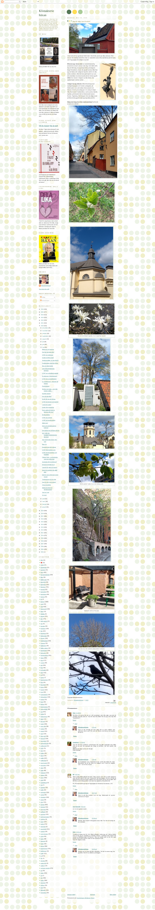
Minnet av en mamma (48, 349)
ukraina (43, 861)
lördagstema (44, 707)
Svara (74, 720)
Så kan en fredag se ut (48, 464)
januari (44, 507)
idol (41, 665)
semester (43, 792)
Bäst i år (44, 444)
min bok (43, 721)
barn (42, 572)
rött (41, 785)
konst (42, 687)
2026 (42, 309)
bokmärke (43, 592)
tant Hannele (76, 806)
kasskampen (44, 680)
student (43, 831)
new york (43, 736)
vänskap (43, 882)
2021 (42, 323)
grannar (43, 643)
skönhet (43, 807)
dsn (42, 623)
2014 (42, 524)
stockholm (113, 702)
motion (42, 729)
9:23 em (83, 806)
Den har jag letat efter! (48, 352)
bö (41, 599)
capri (42, 604)
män (42, 733)
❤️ (41, 562)
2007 (42, 543)
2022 (42, 320)
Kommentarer (45, 300)
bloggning (43, 584)
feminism (43, 628)
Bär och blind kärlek (47, 366)
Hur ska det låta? (47, 396)
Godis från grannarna (48, 407)
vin (41, 870)
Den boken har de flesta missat (50, 430)
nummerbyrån (44, 743)
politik (42, 758)
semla (42, 794)
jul (41, 675)
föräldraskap (44, 640)
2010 (42, 535)
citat (42, 606)
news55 (43, 738)
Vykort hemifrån (46, 485)
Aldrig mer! (45, 423)
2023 (42, 317)
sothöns (43, 819)
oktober (44, 333)
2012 (42, 530)
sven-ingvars (44, 834)
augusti (44, 339)
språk (42, 824)
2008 (42, 541)
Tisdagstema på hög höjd (49, 479)
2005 (42, 549)
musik (42, 731)
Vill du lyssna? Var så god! (48, 126)
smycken (43, 809)
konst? (42, 689)
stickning (43, 826)
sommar (43, 814)
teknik (42, 846)
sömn (42, 836)
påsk (42, 768)
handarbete (44, 650)
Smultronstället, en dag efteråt (50, 360)
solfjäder (43, 812)
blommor (43, 587)
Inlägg (43, 297)
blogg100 (43, 582)
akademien (44, 567)
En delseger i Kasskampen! (49, 376)
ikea (42, 667)
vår (41, 878)
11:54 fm (82, 742)
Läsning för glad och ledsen (49, 467)
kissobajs (43, 684)
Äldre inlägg (113, 894)
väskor (42, 885)
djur (42, 619)
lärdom (42, 704)
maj (43, 347)
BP (73, 774)
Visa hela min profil (44, 289)
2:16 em (94, 759)
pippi (42, 755)
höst (42, 660)
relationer (43, 772)
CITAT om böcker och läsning (50, 402)
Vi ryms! (44, 495)
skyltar (42, 804)
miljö (42, 719)
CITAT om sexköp (47, 417)
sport (42, 821)
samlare (43, 787)
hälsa (42, 658)
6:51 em (77, 774)
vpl (41, 875)
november (45, 330)
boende (43, 589)
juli (43, 341)
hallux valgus (44, 648)
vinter (42, 873)
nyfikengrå (43, 746)
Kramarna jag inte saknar (49, 447)
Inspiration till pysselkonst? (49, 462)
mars (44, 501)
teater (42, 843)
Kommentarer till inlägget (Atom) (85, 898)
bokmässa (43, 594)
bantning (43, 570)
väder (42, 880)
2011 (42, 532)
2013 (42, 527)
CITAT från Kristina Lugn (48, 450)
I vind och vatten (46, 404)
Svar (76, 723)
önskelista (43, 892)
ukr (41, 858)
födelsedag (44, 636)
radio (42, 770)
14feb (42, 565)
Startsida (92, 894)
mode (42, 724)
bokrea (42, 597)
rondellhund (44, 782)
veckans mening (45, 868)
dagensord (44, 609)
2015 (42, 521)
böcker (42, 601)
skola (42, 799)
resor (42, 777)
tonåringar (43, 851)
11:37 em (94, 793)
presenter (43, 765)
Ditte (74, 832)
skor (42, 802)
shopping (43, 797)
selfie (42, 790)
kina (42, 682)
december (45, 328)
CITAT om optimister (47, 355)
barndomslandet (45, 574)
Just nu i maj (45, 492)
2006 (42, 546)
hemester (43, 653)
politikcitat (43, 760)
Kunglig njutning (46, 393)
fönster (42, 638)
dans (42, 611)
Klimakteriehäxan (83, 727)
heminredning (44, 655)
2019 (42, 510)
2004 (42, 552)
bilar (42, 577)
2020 (42, 325)
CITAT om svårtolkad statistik (50, 373)
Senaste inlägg (71, 894)
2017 (42, 516)
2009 (42, 538)
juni (43, 344)
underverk (43, 863)
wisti (42, 887)
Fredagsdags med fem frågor (50, 363)
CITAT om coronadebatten (49, 379)
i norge (42, 662)
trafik (42, 853)
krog (42, 692)
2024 (42, 314)
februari (44, 504)
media (42, 714)
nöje (42, 750)
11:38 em (94, 818)
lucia (42, 702)
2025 (42, 312)
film (41, 631)
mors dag (43, 726)
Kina (74, 713)
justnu (42, 677)
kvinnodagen (44, 694)
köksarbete (44, 697)
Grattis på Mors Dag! (48, 357)
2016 (42, 519)
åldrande (43, 890)
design (42, 616)
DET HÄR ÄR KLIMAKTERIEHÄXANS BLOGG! (49, 435)
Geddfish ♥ (76, 742)
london (42, 699)
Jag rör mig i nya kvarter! (49, 482)
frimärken (43, 633)
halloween (43, 645)
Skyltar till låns (46, 414)
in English (43, 670)
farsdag (43, 626)
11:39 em (94, 849)
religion (42, 775)
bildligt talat (44, 579)
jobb (42, 672)
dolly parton (44, 621)
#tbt (42, 560)
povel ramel (44, 763)
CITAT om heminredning (48, 420)
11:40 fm (78, 713)
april (43, 498)
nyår (42, 748)
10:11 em (78, 832)
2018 (42, 513)
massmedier (44, 709)
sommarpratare (45, 817)
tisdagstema (44, 848)
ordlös (42, 753)
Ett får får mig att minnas (48, 399)
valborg (43, 865)
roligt (42, 780)
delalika (43, 614)
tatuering (43, 841)
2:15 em (94, 727)
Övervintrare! (45, 386)
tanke (42, 839)
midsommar (44, 716)
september (45, 336)
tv (41, 856)
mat (42, 711)
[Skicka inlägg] (114, 700)
